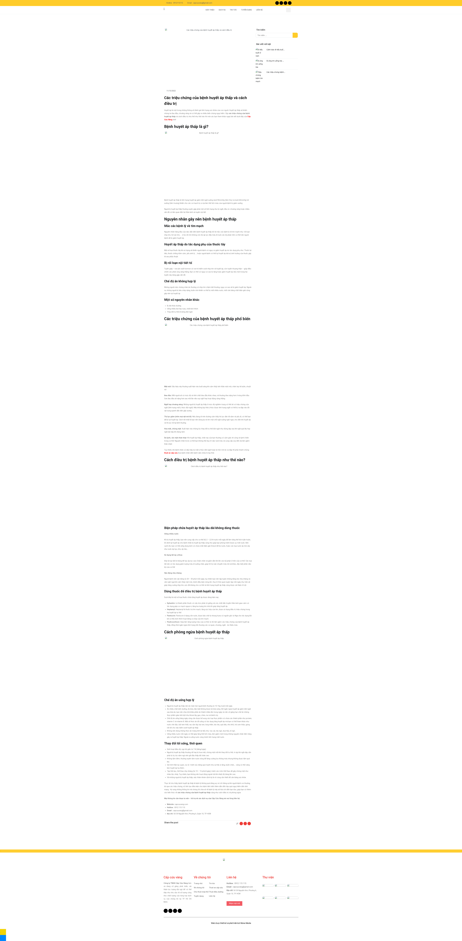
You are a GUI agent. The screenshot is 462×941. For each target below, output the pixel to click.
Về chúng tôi (199, 888)
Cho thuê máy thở (201, 892)
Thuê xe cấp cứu (216, 888)
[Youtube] (281, 3)
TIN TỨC (233, 10)
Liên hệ (212, 896)
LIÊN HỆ (259, 10)
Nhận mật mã (234, 903)
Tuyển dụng (199, 896)
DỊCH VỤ (222, 10)
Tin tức (212, 883)
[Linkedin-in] (290, 3)
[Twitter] (285, 3)
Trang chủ (198, 883)
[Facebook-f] (277, 3)
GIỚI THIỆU (209, 10)
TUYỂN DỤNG (246, 10)
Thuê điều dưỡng (216, 892)
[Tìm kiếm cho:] (277, 35)
